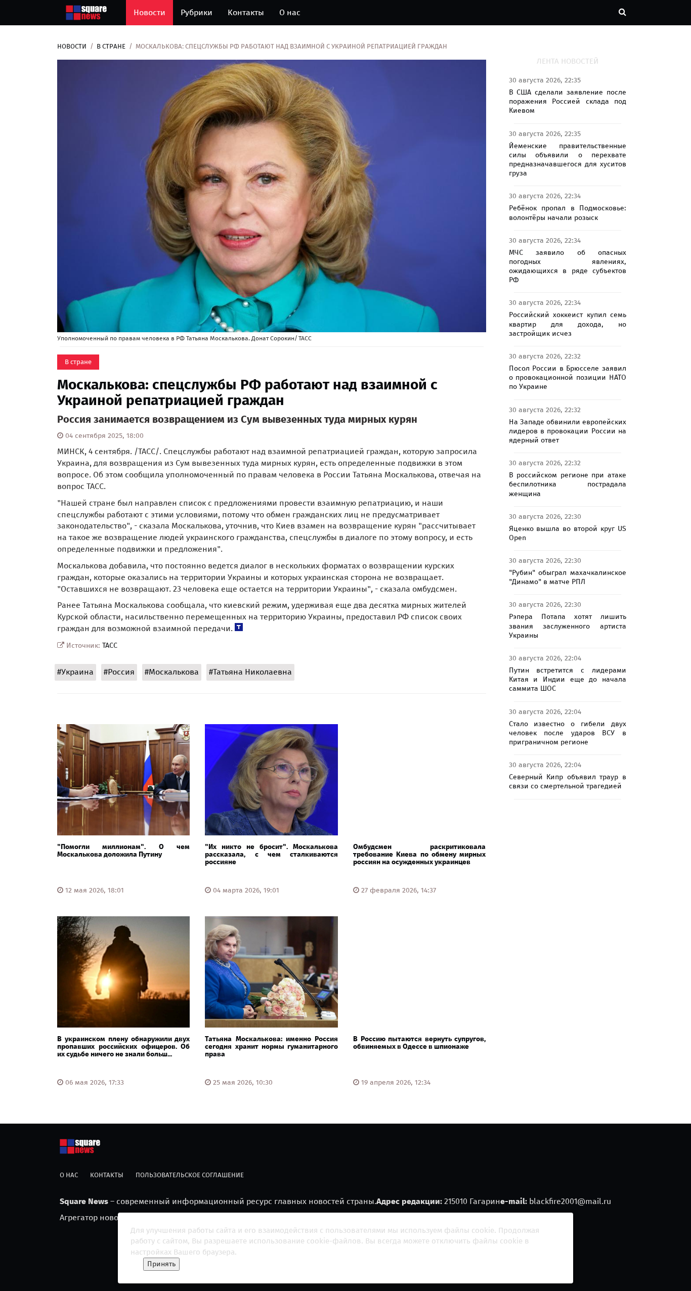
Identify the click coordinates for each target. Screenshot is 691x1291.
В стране (111, 46)
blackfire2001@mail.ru (570, 1201)
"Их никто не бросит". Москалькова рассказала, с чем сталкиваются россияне (271, 854)
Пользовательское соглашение (190, 1175)
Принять (161, 1264)
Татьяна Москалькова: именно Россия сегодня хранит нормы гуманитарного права (271, 1047)
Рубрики (196, 12)
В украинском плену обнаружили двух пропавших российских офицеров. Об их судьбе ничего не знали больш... (123, 1047)
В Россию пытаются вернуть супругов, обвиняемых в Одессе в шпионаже (419, 1043)
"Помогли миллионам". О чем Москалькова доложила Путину (123, 850)
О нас (289, 12)
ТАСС (109, 645)
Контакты (246, 12)
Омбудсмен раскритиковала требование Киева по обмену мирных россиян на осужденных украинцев (419, 854)
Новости (149, 12)
